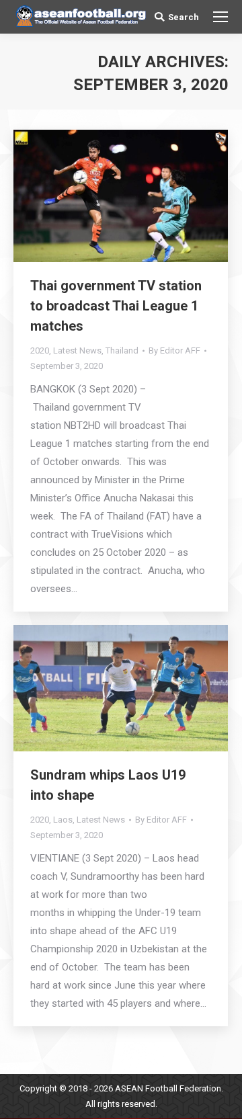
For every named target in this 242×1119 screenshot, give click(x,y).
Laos (63, 820)
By (174, 350)
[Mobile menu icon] (220, 17)
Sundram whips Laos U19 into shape (108, 785)
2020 (39, 350)
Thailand (122, 350)
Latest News (77, 350)
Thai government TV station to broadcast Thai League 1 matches (116, 306)
